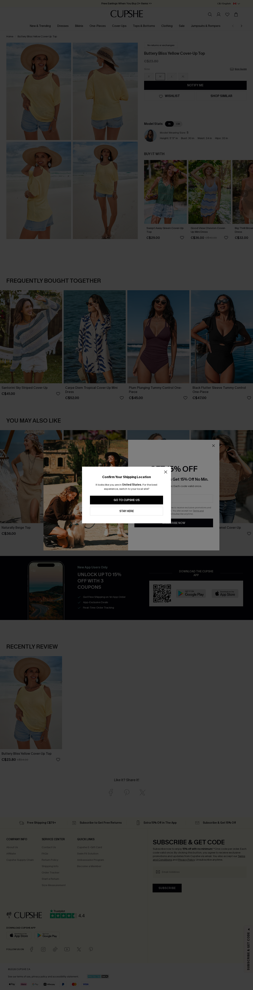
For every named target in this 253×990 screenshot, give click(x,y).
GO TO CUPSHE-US (127, 500)
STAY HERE (126, 511)
